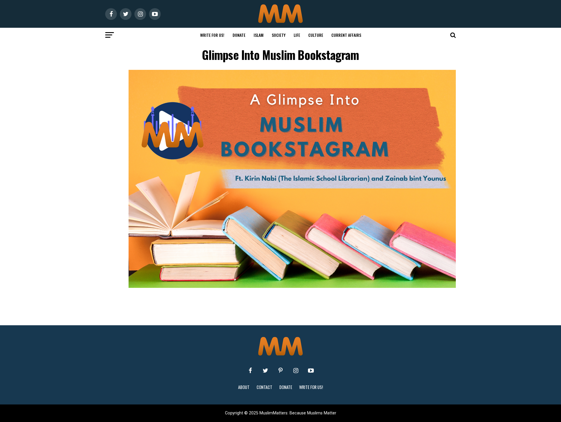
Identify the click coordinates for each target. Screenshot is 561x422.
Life (297, 35)
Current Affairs (346, 35)
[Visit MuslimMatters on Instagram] (296, 370)
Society (278, 35)
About (244, 387)
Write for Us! (212, 35)
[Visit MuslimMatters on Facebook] (250, 370)
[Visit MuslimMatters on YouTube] (311, 370)
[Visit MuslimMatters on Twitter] (265, 370)
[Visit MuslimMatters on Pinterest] (280, 370)
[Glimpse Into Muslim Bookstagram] (292, 286)
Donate (239, 35)
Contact (264, 387)
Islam (259, 35)
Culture (315, 35)
